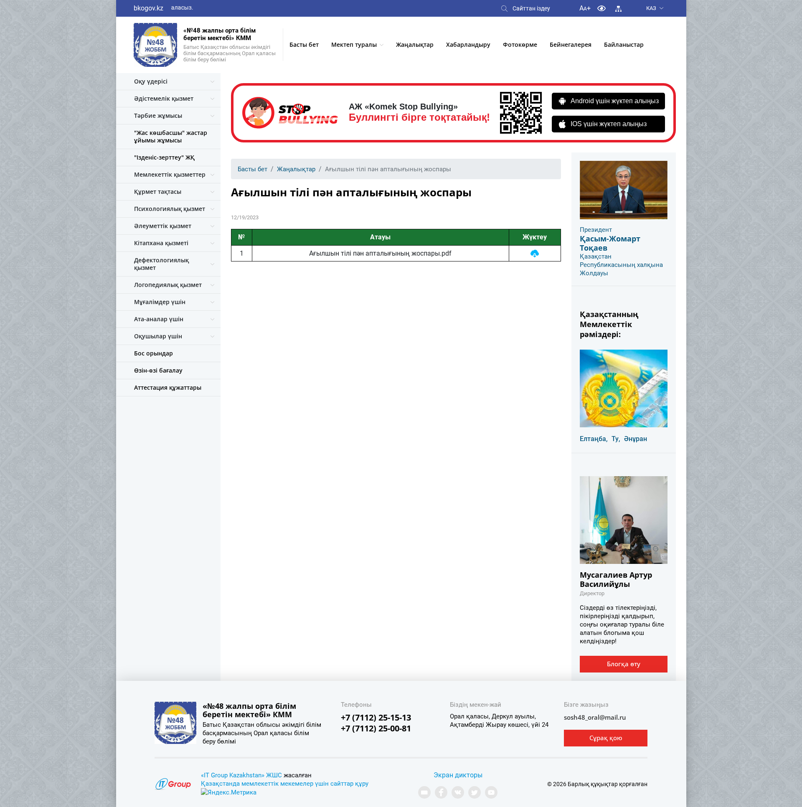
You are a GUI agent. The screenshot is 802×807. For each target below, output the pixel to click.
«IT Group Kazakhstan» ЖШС (241, 775)
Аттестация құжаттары (167, 387)
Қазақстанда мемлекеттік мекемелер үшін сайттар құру (284, 783)
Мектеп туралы (354, 44)
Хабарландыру (468, 44)
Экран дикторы (458, 775)
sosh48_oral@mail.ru (595, 717)
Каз (651, 8)
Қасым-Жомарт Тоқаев (610, 243)
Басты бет (304, 44)
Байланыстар (624, 44)
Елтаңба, (594, 439)
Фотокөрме (520, 44)
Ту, (616, 439)
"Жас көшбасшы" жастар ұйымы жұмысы (170, 136)
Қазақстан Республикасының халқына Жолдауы (621, 265)
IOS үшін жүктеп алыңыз (609, 123)
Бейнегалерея (570, 44)
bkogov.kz (148, 8)
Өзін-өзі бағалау (158, 370)
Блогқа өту (623, 664)
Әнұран (635, 439)
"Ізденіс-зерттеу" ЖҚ (164, 157)
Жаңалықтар (415, 44)
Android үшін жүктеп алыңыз (615, 100)
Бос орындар (153, 353)
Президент (596, 229)
